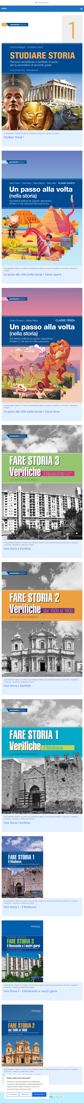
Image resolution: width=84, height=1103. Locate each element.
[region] (26, 1087)
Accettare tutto (39, 1094)
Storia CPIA (24, 545)
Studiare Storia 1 (14, 137)
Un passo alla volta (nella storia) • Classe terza (32, 411)
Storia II (57, 133)
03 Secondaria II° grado (12, 133)
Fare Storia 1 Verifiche (17, 823)
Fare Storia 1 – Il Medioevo (20, 907)
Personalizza (13, 1094)
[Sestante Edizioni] (42, 2)
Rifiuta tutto (25, 1094)
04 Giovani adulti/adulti (52, 543)
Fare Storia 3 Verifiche (17, 549)
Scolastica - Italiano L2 (29, 133)
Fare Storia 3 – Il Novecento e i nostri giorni (30, 991)
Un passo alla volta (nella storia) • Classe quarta (32, 274)
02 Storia (23, 268)
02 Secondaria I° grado (12, 268)
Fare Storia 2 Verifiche (17, 686)
